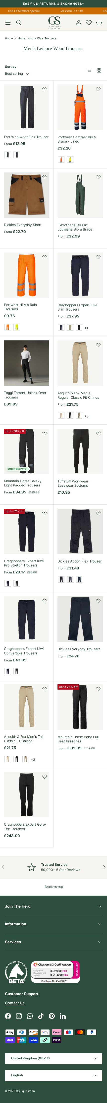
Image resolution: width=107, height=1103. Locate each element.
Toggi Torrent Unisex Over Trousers (25, 395)
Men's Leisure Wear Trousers (36, 38)
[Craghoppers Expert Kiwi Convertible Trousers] (26, 619)
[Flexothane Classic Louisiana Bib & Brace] (80, 195)
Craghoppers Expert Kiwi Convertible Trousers (24, 651)
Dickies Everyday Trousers (78, 649)
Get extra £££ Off (69, 11)
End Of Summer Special (22, 11)
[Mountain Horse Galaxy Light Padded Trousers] (26, 451)
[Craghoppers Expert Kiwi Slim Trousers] (80, 275)
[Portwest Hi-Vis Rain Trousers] (26, 275)
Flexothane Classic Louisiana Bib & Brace (74, 227)
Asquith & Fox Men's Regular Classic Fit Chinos (78, 395)
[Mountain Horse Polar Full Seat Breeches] (80, 707)
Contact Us (15, 1003)
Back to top (54, 887)
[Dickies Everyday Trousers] (80, 619)
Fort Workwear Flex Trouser (26, 137)
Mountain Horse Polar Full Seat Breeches (78, 739)
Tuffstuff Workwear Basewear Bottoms (72, 483)
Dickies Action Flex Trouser (79, 561)
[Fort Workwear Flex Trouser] (26, 107)
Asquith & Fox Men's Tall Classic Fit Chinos (23, 739)
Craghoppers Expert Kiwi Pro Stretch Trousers (24, 563)
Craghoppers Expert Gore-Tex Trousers (25, 826)
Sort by (10, 67)
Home (9, 38)
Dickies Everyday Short (23, 225)
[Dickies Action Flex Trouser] (80, 531)
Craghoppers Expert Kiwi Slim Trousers (77, 307)
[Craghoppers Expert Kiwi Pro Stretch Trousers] (26, 531)
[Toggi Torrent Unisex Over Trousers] (26, 363)
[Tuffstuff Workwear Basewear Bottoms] (80, 451)
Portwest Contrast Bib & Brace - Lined (76, 139)
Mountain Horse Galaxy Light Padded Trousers (23, 483)
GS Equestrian (25, 1091)
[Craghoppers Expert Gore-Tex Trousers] (26, 794)
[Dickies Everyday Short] (26, 195)
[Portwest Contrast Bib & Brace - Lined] (80, 107)
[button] (99, 22)
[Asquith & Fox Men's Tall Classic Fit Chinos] (26, 707)
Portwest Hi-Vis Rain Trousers (20, 307)
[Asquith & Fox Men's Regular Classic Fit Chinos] (80, 363)
